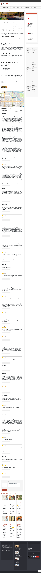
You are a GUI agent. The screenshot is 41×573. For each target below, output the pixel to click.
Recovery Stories (29, 7)
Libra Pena (3, 163)
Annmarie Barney (4, 272)
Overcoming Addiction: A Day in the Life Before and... (19, 555)
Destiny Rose (4, 373)
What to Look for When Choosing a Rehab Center (18, 568)
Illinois (27, 71)
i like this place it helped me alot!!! (6, 267)
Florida (28, 63)
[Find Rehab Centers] (4, 3)
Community (23, 7)
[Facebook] (34, 556)
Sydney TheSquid (4, 464)
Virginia (33, 87)
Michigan (28, 88)
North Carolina (34, 62)
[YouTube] (36, 556)
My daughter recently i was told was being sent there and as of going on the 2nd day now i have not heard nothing (12, 217)
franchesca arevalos (5, 395)
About (34, 7)
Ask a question (31, 13)
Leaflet (23, 106)
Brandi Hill (3, 188)
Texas (33, 81)
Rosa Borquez (4, 238)
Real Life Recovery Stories (31, 0)
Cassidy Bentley (4, 404)
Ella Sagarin (3, 436)
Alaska (28, 50)
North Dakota (34, 64)
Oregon (33, 70)
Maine (27, 82)
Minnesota (28, 90)
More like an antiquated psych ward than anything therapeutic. (10, 368)
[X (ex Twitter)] (31, 556)
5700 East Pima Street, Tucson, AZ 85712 (5, 527)
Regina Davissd (4, 456)
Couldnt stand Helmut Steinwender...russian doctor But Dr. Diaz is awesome (12, 459)
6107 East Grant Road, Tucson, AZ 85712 (19, 504)
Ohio (33, 66)
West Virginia (34, 91)
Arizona (28, 52)
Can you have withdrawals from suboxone (30, 24)
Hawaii (28, 67)
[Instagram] (29, 556)
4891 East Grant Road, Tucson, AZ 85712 (5, 504)
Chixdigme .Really (4, 204)
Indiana (28, 73)
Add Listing (35, 0)
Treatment (12, 7)
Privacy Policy (30, 548)
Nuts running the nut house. (5, 475)
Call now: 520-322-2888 (18, 26)
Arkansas (28, 54)
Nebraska (33, 50)
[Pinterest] (38, 556)
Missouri (28, 94)
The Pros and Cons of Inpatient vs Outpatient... (19, 561)
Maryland (28, 84)
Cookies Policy (30, 549)
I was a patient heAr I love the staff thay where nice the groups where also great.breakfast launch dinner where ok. (12, 330)
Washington (33, 89)
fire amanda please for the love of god (7, 439)
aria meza (3, 281)
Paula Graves (4, 113)
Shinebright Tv (4, 326)
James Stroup (4, 365)
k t (2, 342)
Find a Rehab (3, 7)
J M (2, 222)
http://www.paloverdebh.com (19, 28)
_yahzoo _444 (4, 264)
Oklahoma (33, 68)
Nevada (33, 52)
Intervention (18, 7)
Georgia (28, 65)
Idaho (27, 69)
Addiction (8, 7)
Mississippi (28, 92)
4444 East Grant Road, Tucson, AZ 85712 (19, 527)
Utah (33, 83)
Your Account (39, 0)
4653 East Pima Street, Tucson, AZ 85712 (12, 526)
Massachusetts (29, 86)
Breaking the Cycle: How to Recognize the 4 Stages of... (19, 549)
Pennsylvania (34, 72)
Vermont (33, 85)
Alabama (28, 48)
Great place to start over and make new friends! (8, 467)
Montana (33, 48)
